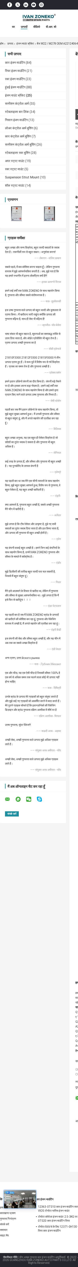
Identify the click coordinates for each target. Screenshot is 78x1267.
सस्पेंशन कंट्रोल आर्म (17, 103)
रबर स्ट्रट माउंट (14, 169)
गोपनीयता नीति (10, 1257)
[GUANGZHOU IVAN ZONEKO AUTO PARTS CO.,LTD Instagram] (41, 4)
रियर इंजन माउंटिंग (15, 71)
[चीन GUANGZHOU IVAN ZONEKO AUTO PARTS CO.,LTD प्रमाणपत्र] (16, 213)
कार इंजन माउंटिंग (15, 63)
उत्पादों (24, 26)
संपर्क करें (4, 1224)
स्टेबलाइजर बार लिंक (17, 112)
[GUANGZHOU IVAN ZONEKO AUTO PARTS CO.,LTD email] (10, 799)
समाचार (3, 1229)
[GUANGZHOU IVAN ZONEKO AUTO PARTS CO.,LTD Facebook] (9, 4)
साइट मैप (4, 1235)
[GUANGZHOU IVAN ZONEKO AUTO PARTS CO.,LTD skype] (42, 799)
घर (13, 26)
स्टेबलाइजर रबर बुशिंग (17, 153)
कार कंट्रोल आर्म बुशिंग (18, 136)
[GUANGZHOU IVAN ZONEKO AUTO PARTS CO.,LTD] (39, 18)
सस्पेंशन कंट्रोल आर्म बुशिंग (20, 144)
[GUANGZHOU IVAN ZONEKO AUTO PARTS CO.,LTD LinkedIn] (25, 4)
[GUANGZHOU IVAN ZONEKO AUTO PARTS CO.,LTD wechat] (31, 799)
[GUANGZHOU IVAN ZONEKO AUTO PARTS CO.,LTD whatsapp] (21, 799)
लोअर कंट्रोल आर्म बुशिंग (19, 128)
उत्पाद (10, 43)
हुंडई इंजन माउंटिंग (15, 87)
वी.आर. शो (51, 26)
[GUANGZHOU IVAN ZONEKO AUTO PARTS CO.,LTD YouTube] (33, 4)
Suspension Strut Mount (22, 177)
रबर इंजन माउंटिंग (15, 79)
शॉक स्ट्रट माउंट (14, 185)
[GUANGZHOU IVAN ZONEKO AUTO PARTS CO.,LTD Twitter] (18, 5)
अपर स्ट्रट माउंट (14, 161)
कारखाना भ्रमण (8, 1213)
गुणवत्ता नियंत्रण (8, 1218)
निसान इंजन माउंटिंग (16, 120)
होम (1, 43)
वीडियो (36, 26)
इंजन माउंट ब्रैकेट (25, 43)
